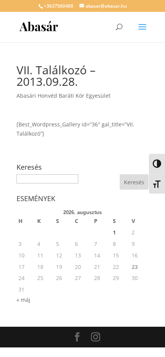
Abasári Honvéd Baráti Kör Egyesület (63, 95)
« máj (23, 299)
